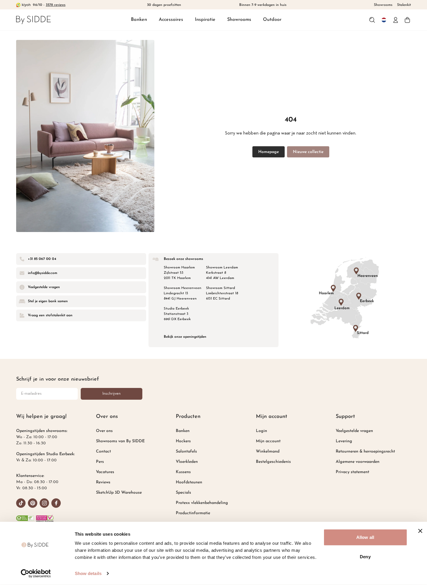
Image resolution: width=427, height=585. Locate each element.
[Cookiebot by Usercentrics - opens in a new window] (35, 573)
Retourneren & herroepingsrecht (365, 451)
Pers (100, 462)
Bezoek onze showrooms (183, 259)
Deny (365, 556)
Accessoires (171, 19)
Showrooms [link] (383, 5)
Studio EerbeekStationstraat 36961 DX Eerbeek (177, 314)
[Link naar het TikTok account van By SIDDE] (21, 503)
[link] (33, 19)
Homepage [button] (268, 152)
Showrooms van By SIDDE (120, 441)
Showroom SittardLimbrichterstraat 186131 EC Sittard (222, 293)
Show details (88, 573)
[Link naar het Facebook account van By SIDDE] (56, 503)
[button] (139, 20)
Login (261, 431)
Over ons (104, 431)
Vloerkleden (187, 462)
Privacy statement (352, 472)
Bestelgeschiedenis (273, 462)
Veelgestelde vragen (354, 431)
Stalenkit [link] (404, 5)
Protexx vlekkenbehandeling (202, 503)
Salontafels (186, 451)
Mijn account (268, 441)
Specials (183, 492)
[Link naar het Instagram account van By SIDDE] (44, 503)
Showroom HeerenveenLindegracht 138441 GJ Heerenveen (182, 293)
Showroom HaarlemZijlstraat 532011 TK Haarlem (179, 273)
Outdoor (272, 19)
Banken (139, 19)
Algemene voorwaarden (357, 462)
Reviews (103, 482)
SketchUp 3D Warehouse (119, 492)
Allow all (365, 537)
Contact (103, 451)
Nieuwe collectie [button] (308, 152)
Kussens (183, 472)
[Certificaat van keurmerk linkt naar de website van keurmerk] (45, 518)
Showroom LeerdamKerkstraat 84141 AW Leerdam (222, 273)
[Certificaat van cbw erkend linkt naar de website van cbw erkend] (25, 518)
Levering (344, 441)
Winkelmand (267, 451)
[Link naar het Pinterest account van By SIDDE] (32, 503)
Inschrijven (111, 394)
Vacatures (105, 472)
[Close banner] (420, 531)
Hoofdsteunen (189, 482)
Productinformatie (193, 513)
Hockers (183, 441)
